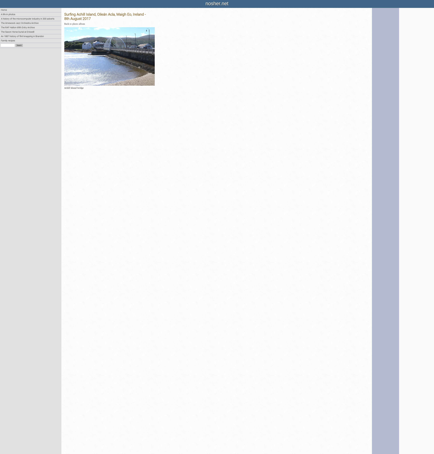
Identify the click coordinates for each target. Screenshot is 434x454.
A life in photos (8, 14)
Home (4, 10)
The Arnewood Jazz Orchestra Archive (20, 23)
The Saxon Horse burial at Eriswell (17, 32)
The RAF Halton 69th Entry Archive (18, 27)
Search (19, 45)
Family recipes (8, 40)
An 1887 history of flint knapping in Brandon (22, 36)
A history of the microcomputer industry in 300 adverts (27, 19)
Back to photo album (74, 23)
